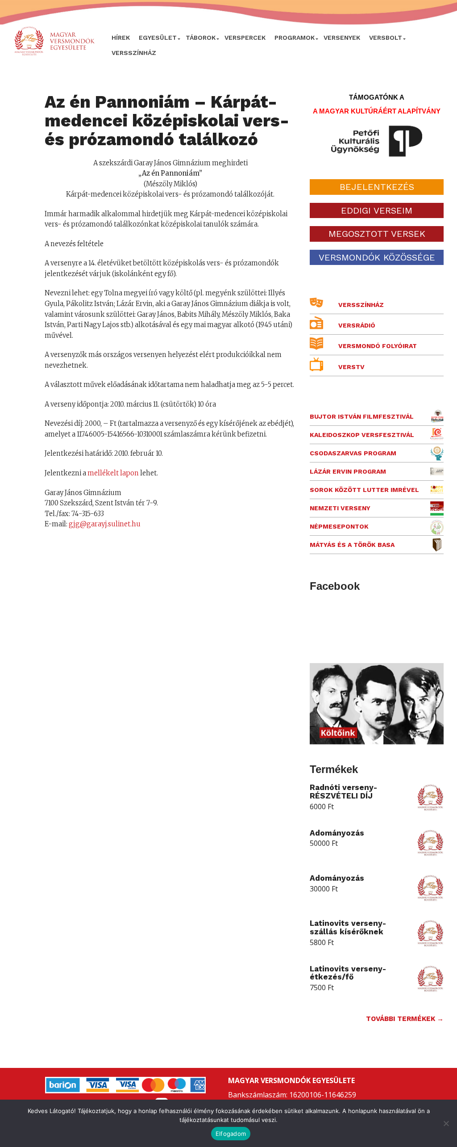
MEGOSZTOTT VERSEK (376, 233)
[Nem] (445, 1123)
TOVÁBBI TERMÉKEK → (405, 1019)
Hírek (121, 37)
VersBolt (385, 37)
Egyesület (158, 37)
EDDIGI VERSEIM (376, 210)
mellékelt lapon (113, 473)
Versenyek (342, 37)
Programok (294, 37)
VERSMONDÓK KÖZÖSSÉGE (377, 257)
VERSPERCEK (245, 37)
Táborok (201, 37)
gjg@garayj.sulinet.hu (105, 524)
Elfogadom (231, 1133)
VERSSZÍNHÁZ (134, 52)
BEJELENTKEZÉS (377, 186)
